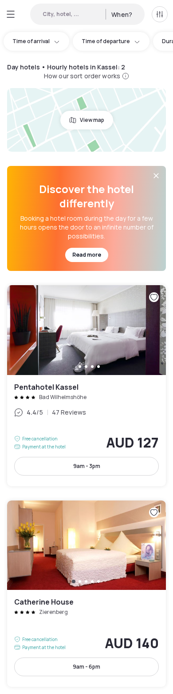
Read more (86, 254)
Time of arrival (31, 41)
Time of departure (106, 41)
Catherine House (86, 593)
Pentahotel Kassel (86, 385)
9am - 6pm (86, 666)
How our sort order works (82, 76)
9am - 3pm (86, 466)
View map (92, 120)
